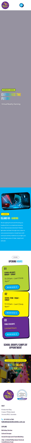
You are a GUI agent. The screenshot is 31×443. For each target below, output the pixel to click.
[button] (21, 5)
